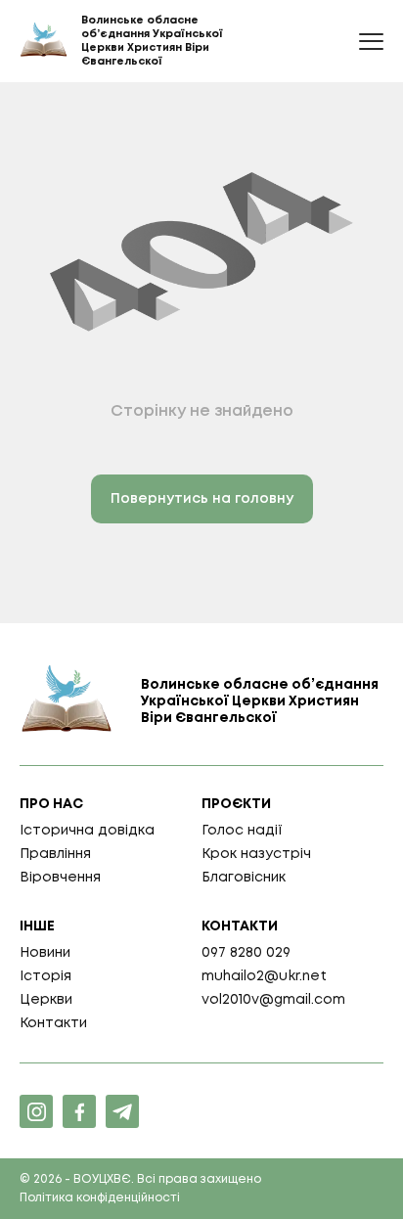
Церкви (46, 1000)
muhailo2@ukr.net (264, 976)
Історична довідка (87, 830)
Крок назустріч (256, 854)
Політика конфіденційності (100, 1198)
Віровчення (60, 877)
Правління (55, 854)
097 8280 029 (246, 953)
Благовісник (244, 877)
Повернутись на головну (202, 499)
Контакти (53, 1023)
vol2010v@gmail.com (273, 1000)
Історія (45, 976)
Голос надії (242, 830)
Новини (45, 953)
